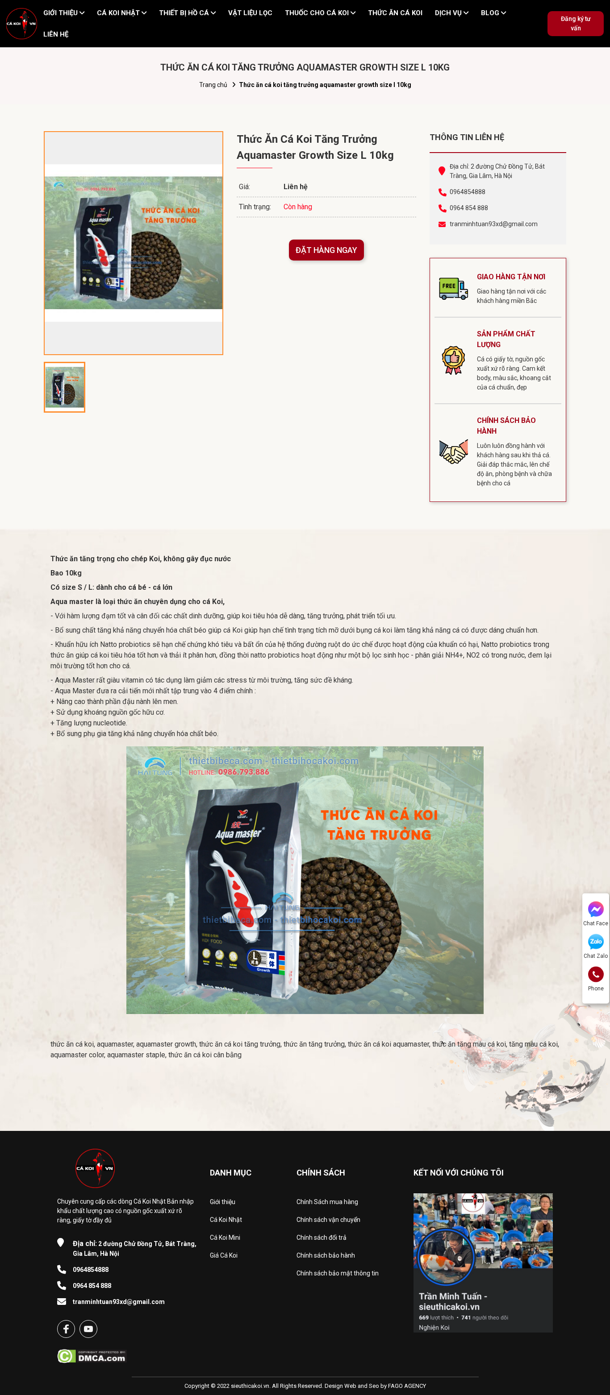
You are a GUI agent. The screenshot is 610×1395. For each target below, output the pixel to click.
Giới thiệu (222, 1201)
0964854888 (467, 191)
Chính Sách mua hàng (327, 1201)
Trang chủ (213, 84)
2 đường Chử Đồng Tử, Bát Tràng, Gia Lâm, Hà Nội (134, 1248)
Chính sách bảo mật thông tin (338, 1273)
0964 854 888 (469, 207)
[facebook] (66, 1329)
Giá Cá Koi (224, 1255)
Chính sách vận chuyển (328, 1219)
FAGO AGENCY (407, 1386)
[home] (22, 23)
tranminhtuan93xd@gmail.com (494, 224)
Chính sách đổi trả (322, 1237)
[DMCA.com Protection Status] (92, 1353)
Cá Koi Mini (225, 1237)
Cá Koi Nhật (226, 1219)
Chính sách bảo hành (326, 1255)
